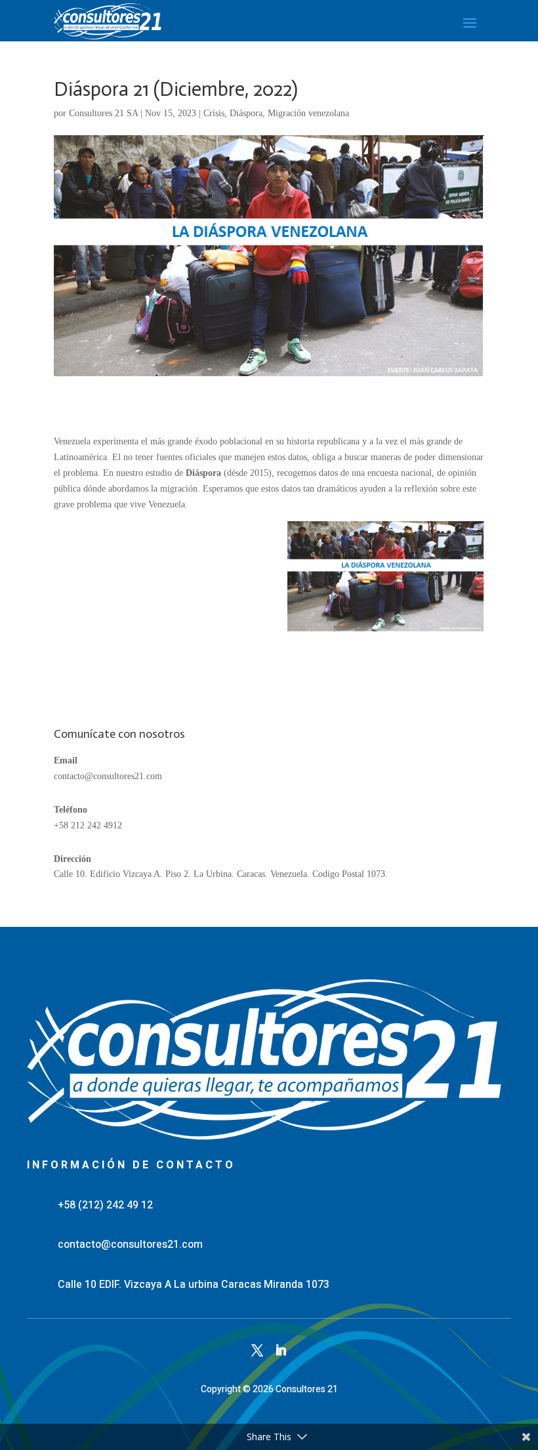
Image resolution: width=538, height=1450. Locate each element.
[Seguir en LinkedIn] (281, 1350)
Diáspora (246, 113)
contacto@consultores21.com (108, 776)
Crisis (213, 113)
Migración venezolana (308, 113)
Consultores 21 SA (103, 113)
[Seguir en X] (257, 1350)
